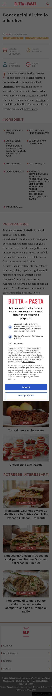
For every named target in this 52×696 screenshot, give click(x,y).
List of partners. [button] (28, 361)
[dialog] (26, 348)
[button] (26, 344)
